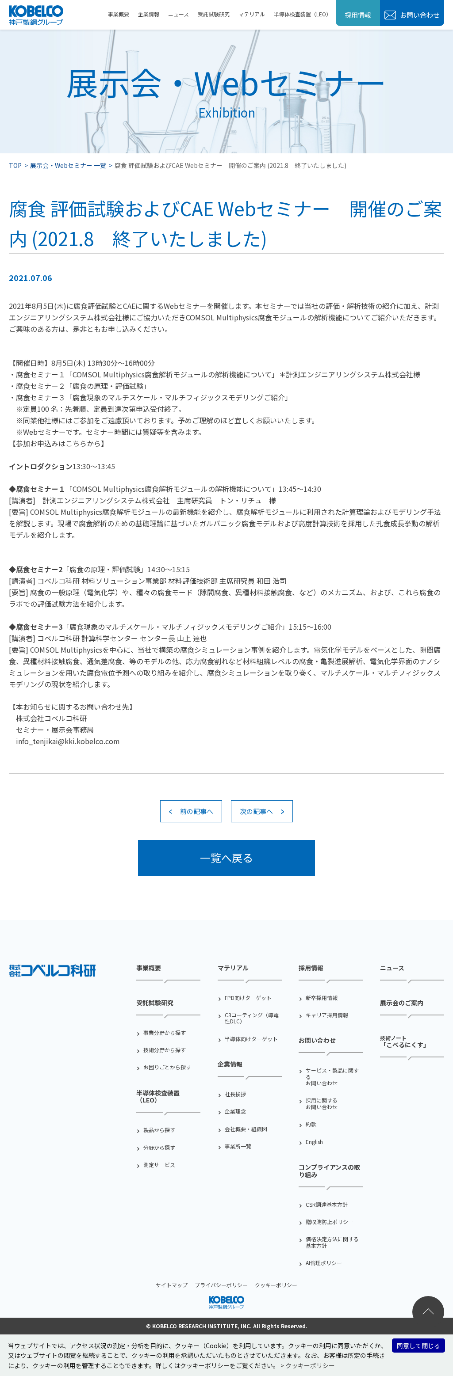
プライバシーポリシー (221, 1285)
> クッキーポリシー (307, 1365)
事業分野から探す (164, 1033)
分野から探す (159, 1147)
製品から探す (159, 1130)
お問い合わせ (419, 14)
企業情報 (148, 14)
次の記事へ (256, 811)
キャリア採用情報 (327, 1015)
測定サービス (159, 1165)
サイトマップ (172, 1285)
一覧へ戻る (226, 857)
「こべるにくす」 (405, 1041)
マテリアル (251, 14)
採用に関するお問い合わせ (322, 1103)
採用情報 (358, 14)
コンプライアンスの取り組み (329, 1170)
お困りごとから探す (167, 1067)
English (314, 1142)
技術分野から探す (164, 1050)
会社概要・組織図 (246, 1129)
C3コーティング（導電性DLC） (252, 1018)
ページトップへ (428, 1312)
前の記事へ (196, 811)
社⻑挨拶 (235, 1094)
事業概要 (118, 14)
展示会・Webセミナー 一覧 (68, 165)
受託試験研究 (214, 14)
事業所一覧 (238, 1146)
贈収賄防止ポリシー (329, 1222)
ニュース (178, 14)
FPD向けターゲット (248, 998)
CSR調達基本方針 (327, 1204)
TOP (15, 165)
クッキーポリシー (276, 1285)
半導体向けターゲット (251, 1039)
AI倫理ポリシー (324, 1263)
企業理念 (235, 1111)
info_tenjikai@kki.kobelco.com (68, 741)
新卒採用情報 (322, 998)
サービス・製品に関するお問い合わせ (332, 1076)
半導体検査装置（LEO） (302, 14)
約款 (311, 1124)
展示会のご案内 (401, 1003)
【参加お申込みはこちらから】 (58, 443)
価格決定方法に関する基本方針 (332, 1242)
